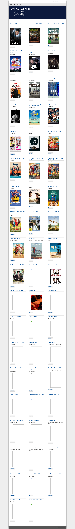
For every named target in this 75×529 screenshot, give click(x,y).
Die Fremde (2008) (33, 290)
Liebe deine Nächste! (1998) (35, 473)
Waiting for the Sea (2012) (54, 238)
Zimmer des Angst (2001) (34, 420)
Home (11, 4)
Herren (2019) (51, 78)
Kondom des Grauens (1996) (55, 473)
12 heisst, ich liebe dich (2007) (17, 316)
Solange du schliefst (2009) (16, 290)
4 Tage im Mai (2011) (33, 264)
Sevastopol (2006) (33, 342)
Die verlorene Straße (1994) (35, 499)
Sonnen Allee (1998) (15, 473)
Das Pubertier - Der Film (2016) (17, 158)
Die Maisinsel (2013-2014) (54, 211)
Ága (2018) (31, 131)
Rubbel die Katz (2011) (53, 264)
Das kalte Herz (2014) (34, 211)
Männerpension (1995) (15, 499)
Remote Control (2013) (34, 238)
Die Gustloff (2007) (52, 290)
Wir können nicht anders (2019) (17, 78)
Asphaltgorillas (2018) (53, 104)
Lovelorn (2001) (14, 447)
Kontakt (19, 4)
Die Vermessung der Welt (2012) (17, 264)
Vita (14, 4)
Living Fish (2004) (14, 394)
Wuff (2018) (13, 131)
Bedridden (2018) (14, 104)
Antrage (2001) (51, 420)
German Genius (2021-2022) (35, 23)
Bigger (57, 1)
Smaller (63, 1)
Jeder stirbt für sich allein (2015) (36, 185)
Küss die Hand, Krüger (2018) (55, 131)
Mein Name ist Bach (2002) (16, 420)
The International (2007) (53, 316)
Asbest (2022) (13, 23)
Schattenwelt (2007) (33, 316)
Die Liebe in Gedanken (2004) (55, 367)
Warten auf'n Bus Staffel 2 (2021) (56, 23)
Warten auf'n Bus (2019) (34, 78)
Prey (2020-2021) (52, 50)
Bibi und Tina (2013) (15, 238)
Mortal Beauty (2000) (33, 447)
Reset (60, 1)
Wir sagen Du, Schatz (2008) (17, 342)
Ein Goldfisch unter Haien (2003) (36, 394)
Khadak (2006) (51, 342)
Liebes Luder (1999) (53, 447)
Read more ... (31, 45)
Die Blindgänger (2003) (53, 394)
